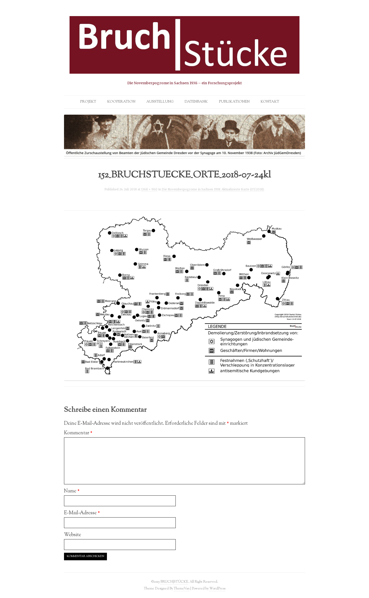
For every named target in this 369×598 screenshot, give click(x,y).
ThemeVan (182, 588)
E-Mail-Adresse (82, 513)
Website (72, 534)
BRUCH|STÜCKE (174, 581)
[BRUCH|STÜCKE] (184, 51)
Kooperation (121, 101)
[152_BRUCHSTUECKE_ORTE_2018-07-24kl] (184, 295)
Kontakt (270, 101)
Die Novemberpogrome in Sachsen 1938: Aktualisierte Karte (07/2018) (213, 189)
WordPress (217, 588)
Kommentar (78, 433)
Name (72, 491)
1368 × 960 (149, 189)
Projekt (88, 101)
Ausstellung (159, 101)
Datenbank (196, 101)
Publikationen (234, 101)
